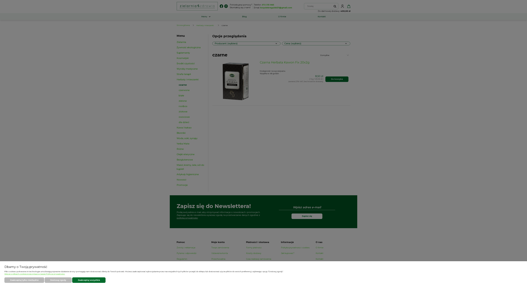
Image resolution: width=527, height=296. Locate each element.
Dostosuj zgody (58, 280)
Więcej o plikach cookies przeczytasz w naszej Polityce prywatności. (34, 274)
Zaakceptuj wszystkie (89, 280)
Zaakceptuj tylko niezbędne (24, 280)
